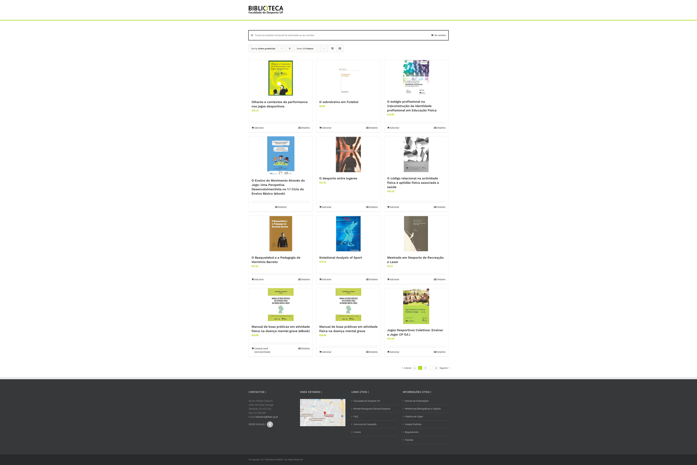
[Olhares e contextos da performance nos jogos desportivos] (281, 78)
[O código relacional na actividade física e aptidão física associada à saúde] (416, 154)
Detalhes (305, 127)
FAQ (356, 416)
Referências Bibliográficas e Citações (423, 408)
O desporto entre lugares (338, 178)
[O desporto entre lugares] (348, 154)
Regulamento (411, 432)
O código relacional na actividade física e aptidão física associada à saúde (413, 182)
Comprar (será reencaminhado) (262, 350)
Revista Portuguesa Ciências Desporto (372, 408)
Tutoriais (409, 439)
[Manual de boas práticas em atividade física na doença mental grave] (348, 304)
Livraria (357, 432)
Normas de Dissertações (417, 400)
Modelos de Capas (414, 416)
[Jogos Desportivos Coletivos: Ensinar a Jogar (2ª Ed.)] (416, 306)
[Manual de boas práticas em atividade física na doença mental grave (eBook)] (281, 304)
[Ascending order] (289, 48)
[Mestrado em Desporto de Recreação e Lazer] (416, 234)
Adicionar (259, 127)
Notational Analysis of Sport (340, 257)
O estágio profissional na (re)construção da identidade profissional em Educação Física (412, 106)
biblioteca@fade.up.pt (266, 416)
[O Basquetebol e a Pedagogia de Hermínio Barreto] (281, 234)
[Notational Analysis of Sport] (348, 234)
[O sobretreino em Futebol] (348, 78)
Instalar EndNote (413, 424)
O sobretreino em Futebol (338, 102)
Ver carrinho (440, 35)
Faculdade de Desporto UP (367, 400)
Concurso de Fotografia (365, 424)
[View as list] (339, 48)
